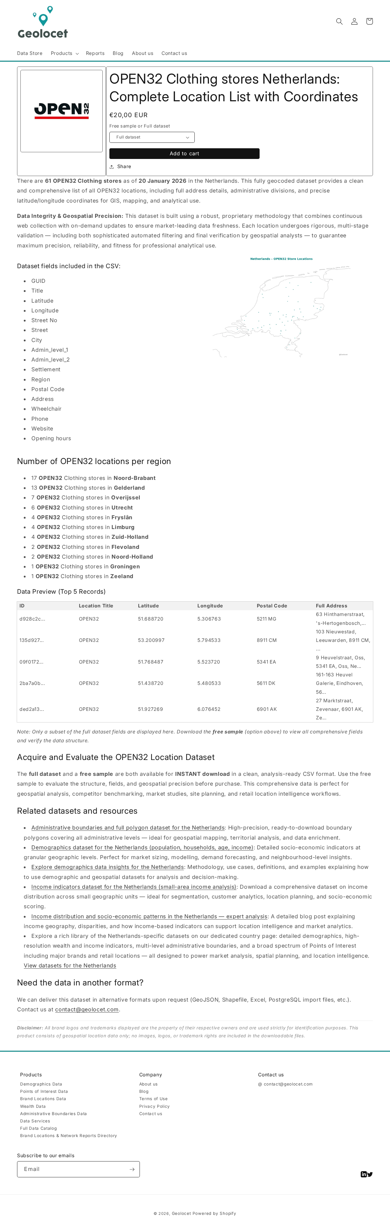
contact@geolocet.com (87, 1009)
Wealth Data (33, 1106)
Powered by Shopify (214, 1213)
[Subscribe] (132, 1169)
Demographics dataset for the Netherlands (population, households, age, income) (142, 847)
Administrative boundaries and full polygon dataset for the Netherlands (128, 827)
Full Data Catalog (38, 1128)
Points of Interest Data (44, 1091)
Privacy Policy (154, 1106)
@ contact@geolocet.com (285, 1084)
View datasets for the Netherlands (70, 965)
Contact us (150, 1113)
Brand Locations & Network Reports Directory (68, 1135)
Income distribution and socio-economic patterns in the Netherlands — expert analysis (149, 916)
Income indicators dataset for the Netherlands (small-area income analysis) (133, 887)
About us (148, 1084)
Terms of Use (153, 1098)
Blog (144, 1091)
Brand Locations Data (43, 1098)
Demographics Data (41, 1084)
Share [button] (124, 166)
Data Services (35, 1120)
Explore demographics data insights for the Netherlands (107, 867)
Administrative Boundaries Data (53, 1113)
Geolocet (181, 1213)
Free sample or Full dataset (139, 126)
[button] (64, 53)
